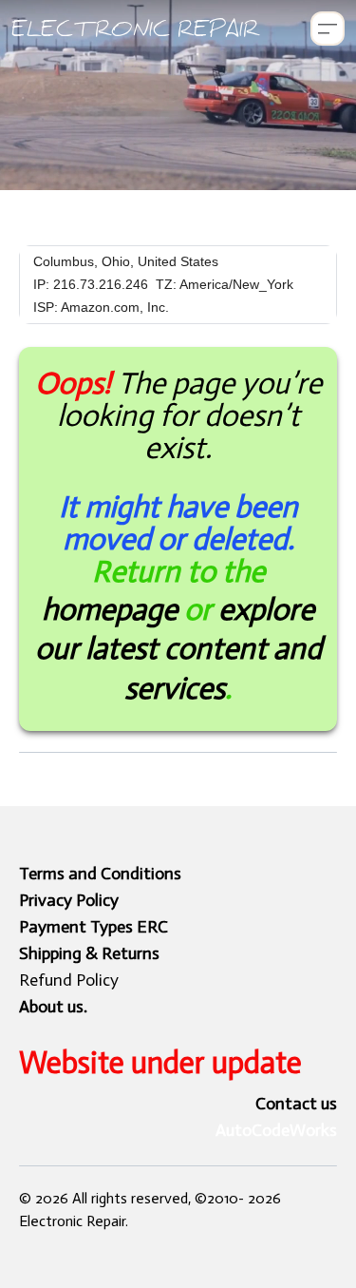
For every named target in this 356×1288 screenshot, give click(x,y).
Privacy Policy (69, 900)
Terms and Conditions (100, 873)
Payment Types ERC (93, 926)
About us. (53, 1006)
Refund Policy (69, 980)
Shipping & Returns (89, 953)
